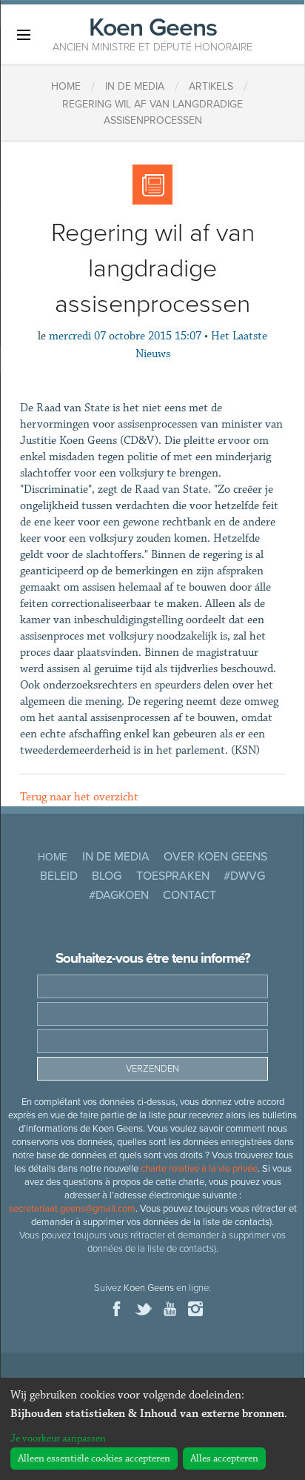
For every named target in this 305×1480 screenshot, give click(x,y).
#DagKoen (119, 895)
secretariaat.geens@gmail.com (72, 1209)
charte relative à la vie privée (199, 1169)
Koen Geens (152, 33)
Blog (106, 876)
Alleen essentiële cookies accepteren (94, 1458)
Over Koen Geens (215, 856)
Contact (189, 895)
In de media (116, 856)
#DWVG (244, 876)
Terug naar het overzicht (79, 797)
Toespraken (173, 876)
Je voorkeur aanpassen (58, 1438)
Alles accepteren (224, 1458)
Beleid (59, 876)
